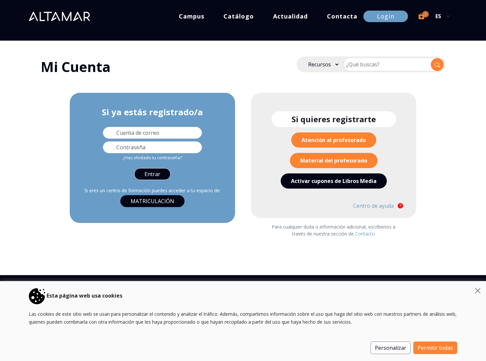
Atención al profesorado (334, 140)
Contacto (365, 234)
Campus (191, 16)
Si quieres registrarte (334, 119)
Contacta (342, 16)
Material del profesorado (333, 160)
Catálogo (238, 16)
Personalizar (390, 347)
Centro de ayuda (374, 205)
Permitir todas (435, 347)
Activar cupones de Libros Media (334, 181)
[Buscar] (437, 64)
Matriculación (152, 201)
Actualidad (290, 16)
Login (385, 16)
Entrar (152, 174)
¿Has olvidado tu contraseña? (152, 158)
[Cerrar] (478, 290)
